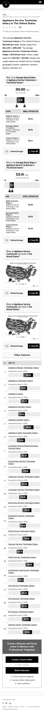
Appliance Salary (15, 394)
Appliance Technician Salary (20, 381)
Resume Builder (34, 706)
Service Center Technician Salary (22, 625)
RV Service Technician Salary (21, 612)
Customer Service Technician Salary (24, 490)
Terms (17, 706)
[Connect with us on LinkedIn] (10, 703)
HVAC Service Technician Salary (22, 557)
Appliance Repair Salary (18, 420)
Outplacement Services (10, 709)
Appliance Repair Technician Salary (23, 368)
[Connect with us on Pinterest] (6, 703)
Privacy (22, 706)
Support (10, 706)
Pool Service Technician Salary (21, 599)
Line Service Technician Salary (21, 586)
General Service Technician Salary (23, 544)
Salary (4, 15)
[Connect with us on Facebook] (3, 703)
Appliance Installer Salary (19, 407)
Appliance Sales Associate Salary (23, 433)
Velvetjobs (6, 4)
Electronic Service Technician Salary (24, 503)
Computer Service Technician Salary (24, 477)
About (4, 706)
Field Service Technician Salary (21, 531)
